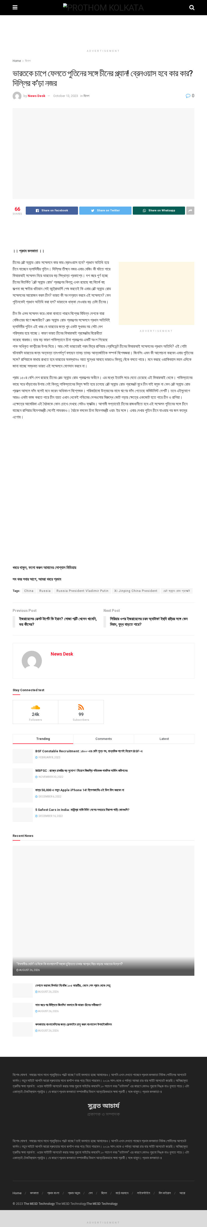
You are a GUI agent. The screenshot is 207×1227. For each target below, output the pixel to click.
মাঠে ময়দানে (122, 1193)
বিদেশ (28, 61)
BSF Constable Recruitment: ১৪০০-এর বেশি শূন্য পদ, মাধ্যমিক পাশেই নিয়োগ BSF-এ (89, 751)
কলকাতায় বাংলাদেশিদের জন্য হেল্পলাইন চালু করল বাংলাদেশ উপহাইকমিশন (73, 1024)
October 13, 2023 (65, 96)
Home (17, 61)
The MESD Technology (39, 1204)
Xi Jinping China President (136, 591)
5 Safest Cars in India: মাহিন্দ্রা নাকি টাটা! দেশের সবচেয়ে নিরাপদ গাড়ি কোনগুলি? (82, 810)
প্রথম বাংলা (53, 1193)
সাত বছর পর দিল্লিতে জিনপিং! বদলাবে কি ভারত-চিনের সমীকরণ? (68, 1005)
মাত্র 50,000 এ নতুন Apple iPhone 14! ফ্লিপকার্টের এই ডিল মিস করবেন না (79, 790)
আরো (182, 1193)
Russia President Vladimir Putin (83, 591)
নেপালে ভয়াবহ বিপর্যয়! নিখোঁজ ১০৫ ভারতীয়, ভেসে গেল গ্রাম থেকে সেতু (72, 985)
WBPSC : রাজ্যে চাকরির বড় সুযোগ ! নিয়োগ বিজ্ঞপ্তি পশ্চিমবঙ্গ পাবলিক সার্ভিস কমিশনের (81, 770)
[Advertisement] (103, 30)
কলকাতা (34, 1193)
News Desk (36, 96)
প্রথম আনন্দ (74, 1193)
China (29, 591)
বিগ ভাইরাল (165, 1193)
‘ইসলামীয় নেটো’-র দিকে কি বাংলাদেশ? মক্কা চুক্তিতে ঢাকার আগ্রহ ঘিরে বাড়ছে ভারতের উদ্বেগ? (69, 964)
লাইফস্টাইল (143, 1193)
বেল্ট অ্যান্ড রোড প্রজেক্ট (176, 591)
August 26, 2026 (29, 970)
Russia (45, 591)
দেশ (91, 1193)
